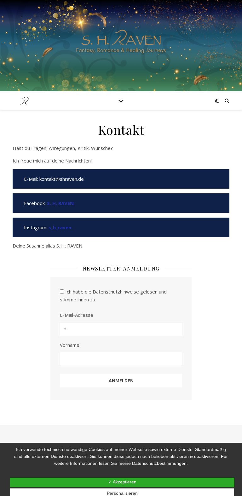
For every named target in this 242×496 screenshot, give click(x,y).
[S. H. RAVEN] (121, 42)
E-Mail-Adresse (76, 315)
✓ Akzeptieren (122, 481)
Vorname (69, 345)
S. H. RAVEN (60, 203)
